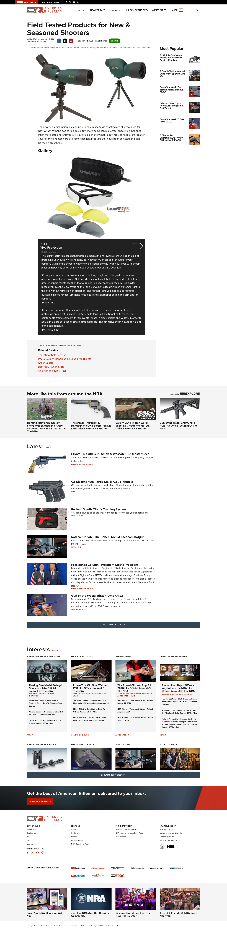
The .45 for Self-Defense (52, 355)
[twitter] (65, 39)
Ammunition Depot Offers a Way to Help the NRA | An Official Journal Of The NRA (178, 688)
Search (30, 844)
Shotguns (33, 696)
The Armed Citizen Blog (140, 693)
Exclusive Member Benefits (171, 833)
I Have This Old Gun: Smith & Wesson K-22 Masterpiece (110, 454)
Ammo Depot (184, 694)
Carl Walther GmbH (81, 693)
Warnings (73, 926)
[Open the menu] (180, 10)
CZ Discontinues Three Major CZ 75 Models (102, 481)
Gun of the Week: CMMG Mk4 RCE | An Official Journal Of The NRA (179, 425)
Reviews (113, 10)
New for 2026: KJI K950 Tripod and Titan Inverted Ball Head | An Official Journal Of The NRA (179, 702)
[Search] (197, 10)
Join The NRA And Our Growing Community (90, 914)
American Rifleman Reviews (42, 744)
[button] (141, 246)
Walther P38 (96, 693)
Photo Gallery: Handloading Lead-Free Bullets (64, 359)
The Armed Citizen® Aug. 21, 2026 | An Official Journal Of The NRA (134, 688)
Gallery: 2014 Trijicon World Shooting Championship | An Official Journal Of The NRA (132, 425)
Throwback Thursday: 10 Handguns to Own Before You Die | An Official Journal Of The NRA (91, 425)
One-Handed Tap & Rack (52, 371)
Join (43, 2)
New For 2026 (97, 10)
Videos (74, 836)
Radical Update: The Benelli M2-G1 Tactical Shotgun (108, 537)
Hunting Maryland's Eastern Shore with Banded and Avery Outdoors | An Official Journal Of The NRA (46, 427)
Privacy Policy (32, 926)
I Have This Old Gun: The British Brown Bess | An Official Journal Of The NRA (89, 719)
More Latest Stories (124, 624)
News (81, 10)
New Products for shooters (68, 345)
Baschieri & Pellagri (37, 693)
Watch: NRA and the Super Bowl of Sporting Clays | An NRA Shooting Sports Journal (46, 703)
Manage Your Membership (170, 840)
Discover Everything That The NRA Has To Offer (133, 914)
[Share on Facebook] (59, 39)
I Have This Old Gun (84, 465)
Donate (57, 2)
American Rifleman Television (43, 656)
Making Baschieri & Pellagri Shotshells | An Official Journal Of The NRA (45, 688)
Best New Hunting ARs (51, 367)
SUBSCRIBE (40, 801)
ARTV (29, 735)
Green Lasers (45, 363)
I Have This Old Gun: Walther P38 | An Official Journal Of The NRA (45, 722)
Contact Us (31, 833)
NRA (192, 694)
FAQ (28, 836)
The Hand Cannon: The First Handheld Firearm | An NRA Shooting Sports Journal (91, 702)
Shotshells (51, 693)
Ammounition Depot (170, 694)
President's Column (84, 589)
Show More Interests (127, 774)
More (47, 448)
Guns (78, 547)
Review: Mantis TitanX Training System (98, 509)
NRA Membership (167, 829)
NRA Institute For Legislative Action (129, 833)
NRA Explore (120, 836)
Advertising (31, 829)
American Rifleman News (173, 656)
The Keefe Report (169, 744)
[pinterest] (71, 39)
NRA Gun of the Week (136, 10)
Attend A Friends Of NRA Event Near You (178, 914)
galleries (52, 345)
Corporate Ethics (59, 926)
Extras (43, 41)
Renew (49, 2)
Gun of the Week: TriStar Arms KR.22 (97, 595)
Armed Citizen (159, 10)
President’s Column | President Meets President (104, 564)
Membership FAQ (167, 836)
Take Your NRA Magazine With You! (45, 914)
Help (29, 840)
